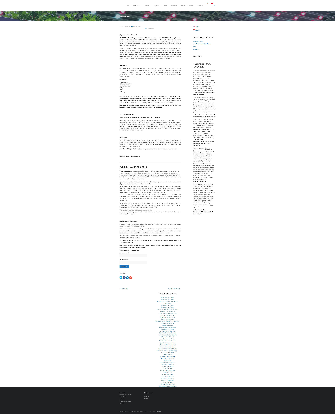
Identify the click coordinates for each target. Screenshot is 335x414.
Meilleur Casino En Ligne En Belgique (167, 351)
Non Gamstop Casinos (167, 319)
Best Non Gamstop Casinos (167, 327)
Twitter (146, 398)
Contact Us (200, 5)
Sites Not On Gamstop (167, 315)
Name (124, 253)
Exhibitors (146, 5)
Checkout (196, 49)
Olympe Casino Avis (167, 374)
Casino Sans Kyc (167, 354)
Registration (173, 5)
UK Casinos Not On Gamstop (167, 345)
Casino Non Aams (167, 325)
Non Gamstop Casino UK (167, 317)
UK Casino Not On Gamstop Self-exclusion (167, 321)
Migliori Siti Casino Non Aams (167, 343)
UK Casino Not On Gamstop (167, 331)
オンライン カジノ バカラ (167, 356)
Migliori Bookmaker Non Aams (167, 386)
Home (127, 5)
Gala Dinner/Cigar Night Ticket (202, 44)
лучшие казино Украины (167, 362)
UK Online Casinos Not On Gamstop (167, 309)
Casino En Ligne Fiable (167, 376)
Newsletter (124, 288)
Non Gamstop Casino (167, 297)
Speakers (156, 5)
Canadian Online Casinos (167, 311)
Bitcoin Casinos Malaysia (167, 370)
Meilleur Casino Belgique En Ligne (167, 349)
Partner (165, 5)
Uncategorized (150, 28)
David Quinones (125, 26)
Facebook (146, 396)
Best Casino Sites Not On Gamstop (167, 301)
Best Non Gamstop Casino (167, 339)
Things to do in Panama (186, 5)
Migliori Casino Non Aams (167, 347)
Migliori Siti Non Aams (167, 352)
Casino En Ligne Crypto (167, 380)
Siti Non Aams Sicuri (167, 366)
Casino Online (168, 372)
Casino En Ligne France (167, 364)
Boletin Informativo (174, 288)
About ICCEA (135, 5)
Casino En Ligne (167, 368)
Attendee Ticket (198, 41)
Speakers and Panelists (125, 394)
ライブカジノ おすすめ (167, 358)
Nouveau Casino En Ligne (167, 384)
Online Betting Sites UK (167, 337)
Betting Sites (167, 303)
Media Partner (123, 396)
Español (122, 403)
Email (124, 259)
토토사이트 (167, 360)
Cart (194, 46)
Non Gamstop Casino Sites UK (167, 313)
